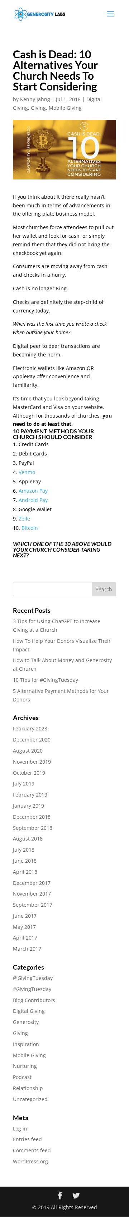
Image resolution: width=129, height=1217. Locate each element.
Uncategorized (30, 1099)
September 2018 (32, 827)
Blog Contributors (34, 1000)
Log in (20, 1128)
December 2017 (32, 883)
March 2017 (27, 948)
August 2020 (28, 750)
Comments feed (32, 1150)
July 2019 (23, 783)
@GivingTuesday (33, 978)
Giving (38, 107)
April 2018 (25, 871)
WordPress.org (30, 1161)
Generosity (26, 1022)
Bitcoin (30, 527)
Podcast (22, 1077)
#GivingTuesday (32, 989)
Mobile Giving (65, 107)
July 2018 (23, 849)
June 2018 (25, 860)
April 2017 (25, 937)
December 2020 (32, 739)
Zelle (24, 518)
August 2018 (28, 838)
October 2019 (29, 772)
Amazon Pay (33, 490)
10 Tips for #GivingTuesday (45, 679)
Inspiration (26, 1044)
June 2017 (25, 915)
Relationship (28, 1088)
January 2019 (28, 805)
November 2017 (32, 893)
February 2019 (30, 794)
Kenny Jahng (35, 99)
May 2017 (24, 926)
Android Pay (33, 500)
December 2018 (32, 816)
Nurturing (25, 1066)
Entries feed (27, 1139)
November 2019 (32, 761)
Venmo (27, 472)
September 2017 (32, 904)
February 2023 (30, 728)
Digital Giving (29, 1010)
